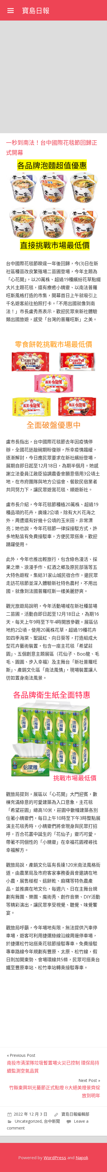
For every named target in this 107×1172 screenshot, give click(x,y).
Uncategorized (28, 1121)
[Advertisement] (53, 76)
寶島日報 (35, 11)
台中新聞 (52, 1121)
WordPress (55, 1157)
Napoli (82, 1157)
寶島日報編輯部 (75, 1114)
